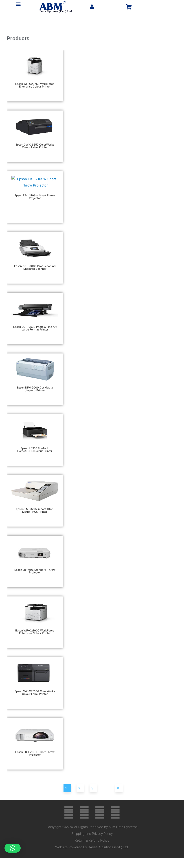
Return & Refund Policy (92, 840)
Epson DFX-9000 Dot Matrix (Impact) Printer (35, 389)
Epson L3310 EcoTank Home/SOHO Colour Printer (34, 450)
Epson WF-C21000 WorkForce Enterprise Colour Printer (34, 632)
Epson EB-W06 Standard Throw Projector (34, 571)
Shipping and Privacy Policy (92, 834)
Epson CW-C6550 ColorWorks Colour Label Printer (34, 146)
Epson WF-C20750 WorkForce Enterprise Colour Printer (34, 85)
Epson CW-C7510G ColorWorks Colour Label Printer (35, 693)
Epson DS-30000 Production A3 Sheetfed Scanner (35, 267)
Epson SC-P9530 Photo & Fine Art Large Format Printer (35, 328)
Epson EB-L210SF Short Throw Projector (35, 753)
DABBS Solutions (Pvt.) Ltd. (108, 847)
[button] (18, 3)
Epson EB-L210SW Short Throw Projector (35, 197)
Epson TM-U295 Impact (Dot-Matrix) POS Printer (35, 510)
